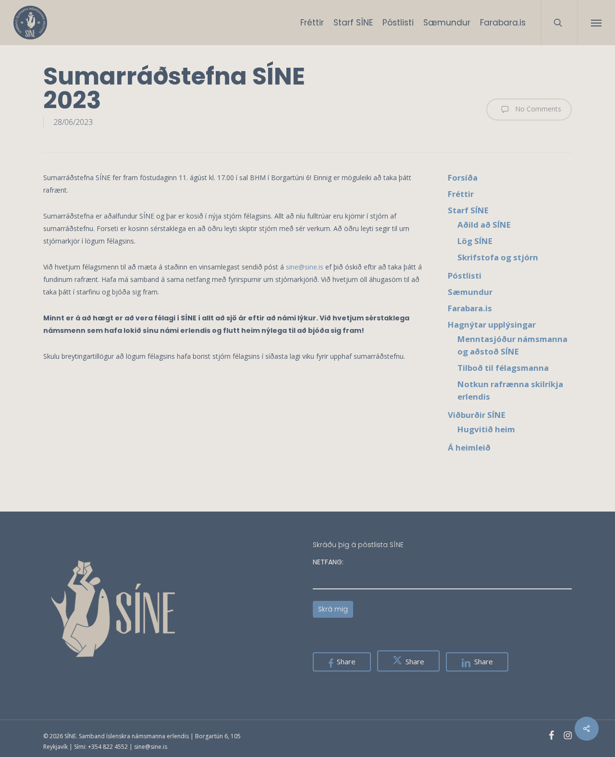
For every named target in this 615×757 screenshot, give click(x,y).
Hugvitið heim (486, 429)
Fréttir (461, 193)
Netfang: (328, 562)
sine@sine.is (304, 266)
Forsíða (463, 177)
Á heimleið (469, 447)
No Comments (537, 108)
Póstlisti (464, 275)
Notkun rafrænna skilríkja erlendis (510, 390)
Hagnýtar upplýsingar (492, 324)
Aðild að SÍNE (484, 224)
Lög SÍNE (474, 240)
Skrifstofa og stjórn (497, 257)
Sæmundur (470, 291)
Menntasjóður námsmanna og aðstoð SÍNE (512, 345)
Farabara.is (470, 308)
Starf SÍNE (468, 210)
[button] (596, 22)
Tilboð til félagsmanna (503, 367)
